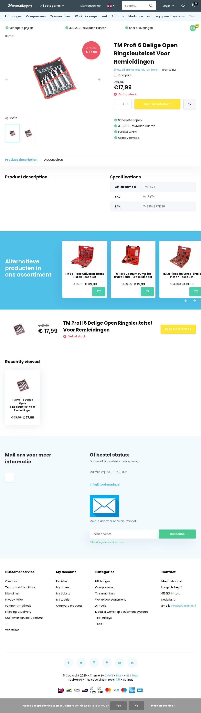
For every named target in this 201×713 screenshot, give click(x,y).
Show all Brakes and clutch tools (136, 70)
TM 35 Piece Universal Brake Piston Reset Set (84, 275)
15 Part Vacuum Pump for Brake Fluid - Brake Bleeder (133, 275)
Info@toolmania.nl (105, 484)
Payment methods (18, 606)
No (136, 705)
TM (174, 70)
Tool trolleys (103, 618)
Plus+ (119, 675)
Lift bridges (13, 16)
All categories (50, 6)
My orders (62, 587)
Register (61, 581)
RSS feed (132, 675)
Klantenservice (90, 6)
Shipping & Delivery (18, 612)
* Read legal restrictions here (107, 542)
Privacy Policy (14, 600)
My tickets (63, 593)
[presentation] (6, 80)
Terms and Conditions (20, 587)
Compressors (36, 16)
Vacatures (12, 630)
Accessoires (53, 159)
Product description (21, 159)
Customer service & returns (24, 618)
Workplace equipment (91, 16)
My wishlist (63, 600)
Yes (118, 705)
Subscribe (177, 534)
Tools (98, 624)
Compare (125, 75)
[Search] (151, 5)
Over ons (11, 581)
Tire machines (60, 16)
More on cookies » (163, 705)
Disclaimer (12, 593)
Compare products (69, 606)
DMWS (109, 675)
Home (9, 36)
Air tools (118, 16)
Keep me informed (157, 104)
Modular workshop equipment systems (156, 16)
